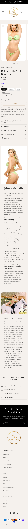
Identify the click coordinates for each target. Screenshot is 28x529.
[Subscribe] (23, 422)
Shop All (5, 477)
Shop (4, 506)
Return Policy (6, 461)
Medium (11, 89)
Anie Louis (6, 490)
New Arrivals (6, 480)
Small (4, 89)
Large (18, 89)
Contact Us (6, 454)
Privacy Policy (7, 464)
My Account (6, 500)
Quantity (3, 92)
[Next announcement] (25, 2)
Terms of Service (7, 467)
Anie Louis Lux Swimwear (16, 524)
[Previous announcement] (2, 2)
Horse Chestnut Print (8, 487)
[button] (3, 12)
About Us (5, 457)
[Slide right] (17, 63)
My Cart (5, 503)
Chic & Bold (6, 484)
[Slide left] (10, 63)
